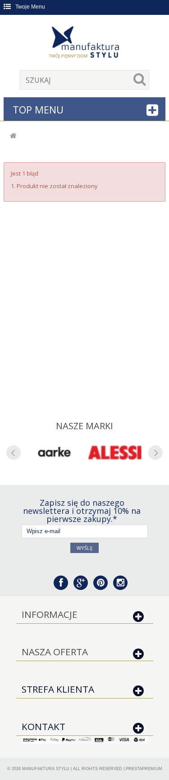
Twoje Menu (30, 7)
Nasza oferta (55, 651)
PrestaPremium (144, 768)
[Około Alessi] (115, 452)
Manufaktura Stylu (45, 768)
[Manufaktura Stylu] (84, 43)
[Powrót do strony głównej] (13, 136)
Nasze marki (84, 426)
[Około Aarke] (54, 452)
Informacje (50, 614)
